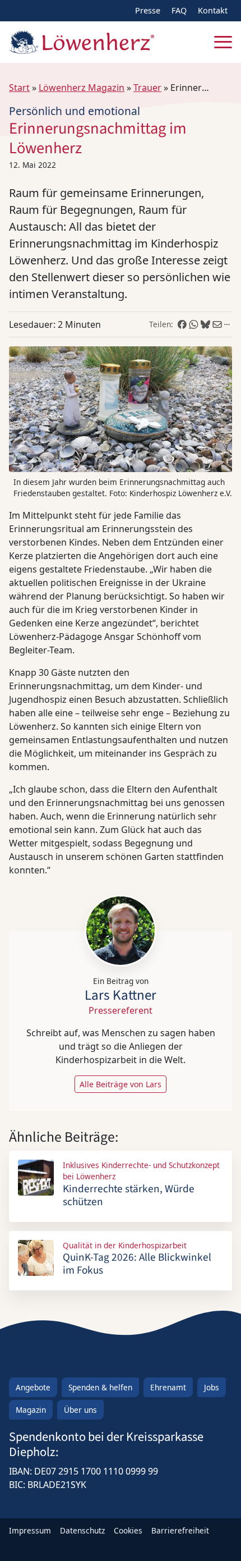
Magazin (31, 1409)
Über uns (80, 1409)
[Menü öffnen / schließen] (223, 42)
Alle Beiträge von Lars (120, 1084)
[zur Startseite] (81, 42)
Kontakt (213, 10)
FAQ (179, 10)
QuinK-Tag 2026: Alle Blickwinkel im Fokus (137, 1263)
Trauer (147, 87)
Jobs (211, 1387)
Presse (147, 10)
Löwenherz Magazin (81, 87)
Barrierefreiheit (180, 1530)
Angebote (33, 1387)
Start (19, 87)
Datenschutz (82, 1530)
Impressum (30, 1530)
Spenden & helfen (100, 1387)
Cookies (128, 1530)
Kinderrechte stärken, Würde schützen (128, 1195)
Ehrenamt (168, 1387)
